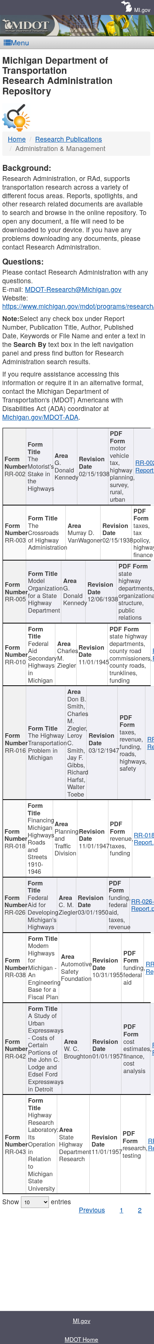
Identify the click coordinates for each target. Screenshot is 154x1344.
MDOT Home (81, 1339)
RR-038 (15, 974)
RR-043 (15, 1151)
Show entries (36, 1201)
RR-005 (15, 598)
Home (17, 139)
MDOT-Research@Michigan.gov (73, 289)
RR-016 (15, 750)
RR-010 (15, 661)
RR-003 (15, 539)
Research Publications (68, 139)
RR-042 (15, 1055)
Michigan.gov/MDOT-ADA (40, 417)
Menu (20, 42)
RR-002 (14, 473)
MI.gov (142, 9)
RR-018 (14, 845)
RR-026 (14, 911)
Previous (92, 1209)
